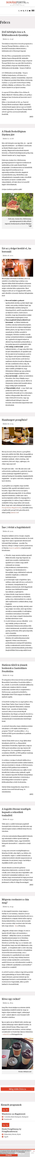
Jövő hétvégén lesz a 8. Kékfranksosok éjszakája (15, 33)
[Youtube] (29, 11)
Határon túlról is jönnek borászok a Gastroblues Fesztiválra (14, 668)
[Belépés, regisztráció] (21, 11)
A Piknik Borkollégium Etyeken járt (14, 133)
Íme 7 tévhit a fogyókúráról (16, 527)
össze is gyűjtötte (14, 548)
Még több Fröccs (17, 1089)
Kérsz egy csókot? (11, 999)
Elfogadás (9, 1155)
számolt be (6, 1034)
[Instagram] (27, 11)
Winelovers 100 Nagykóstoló (13, 1114)
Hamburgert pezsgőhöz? (14, 419)
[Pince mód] (19, 11)
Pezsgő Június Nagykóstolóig (11, 508)
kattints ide (14, 513)
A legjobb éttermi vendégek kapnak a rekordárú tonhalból (16, 812)
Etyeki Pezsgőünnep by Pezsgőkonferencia (11, 1130)
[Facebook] (25, 11)
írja (16, 926)
